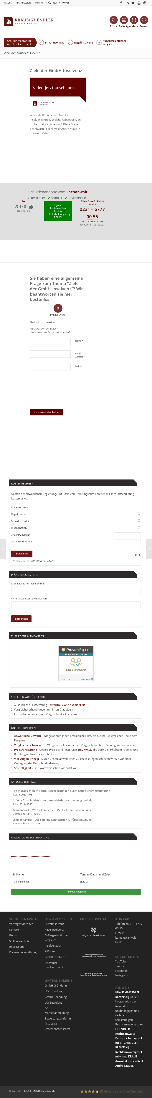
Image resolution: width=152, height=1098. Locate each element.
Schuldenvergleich (21, 521)
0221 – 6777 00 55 (61, 2)
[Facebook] (121, 3)
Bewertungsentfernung (59, 1018)
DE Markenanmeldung (57, 1010)
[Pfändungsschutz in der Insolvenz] (3, 549)
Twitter (119, 966)
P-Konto (50, 951)
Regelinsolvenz (19, 514)
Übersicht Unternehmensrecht (57, 1026)
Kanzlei (8, 2)
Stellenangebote (19, 941)
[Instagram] (145, 3)
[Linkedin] (127, 3)
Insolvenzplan (19, 527)
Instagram (121, 975)
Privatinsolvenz (19, 507)
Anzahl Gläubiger (20, 534)
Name (79, 340)
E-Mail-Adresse (80, 355)
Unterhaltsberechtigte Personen (29, 598)
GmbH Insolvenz (55, 957)
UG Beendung (53, 1002)
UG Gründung (53, 991)
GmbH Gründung (56, 985)
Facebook (121, 970)
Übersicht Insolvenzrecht (54, 965)
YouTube (120, 961)
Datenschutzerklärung (23, 952)
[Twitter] (133, 3)
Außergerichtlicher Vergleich (56, 937)
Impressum (16, 946)
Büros (13, 935)
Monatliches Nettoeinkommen (28, 583)
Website (79, 366)
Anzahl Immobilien (21, 541)
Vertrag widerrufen (21, 924)
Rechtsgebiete (23, 2)
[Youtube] (139, 3)
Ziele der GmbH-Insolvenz (22, 53)
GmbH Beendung (56, 997)
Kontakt (39, 2)
